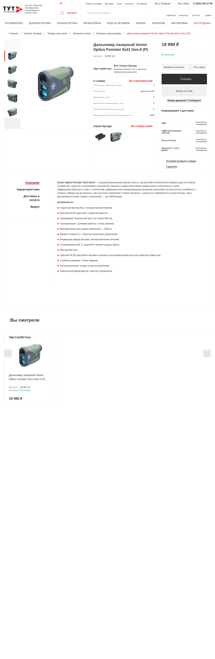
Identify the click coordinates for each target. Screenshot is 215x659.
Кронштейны (92, 23)
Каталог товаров (33, 33)
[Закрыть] (53, 643)
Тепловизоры (13, 23)
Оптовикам (142, 4)
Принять (41, 654)
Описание (32, 182)
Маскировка (179, 23)
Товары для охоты (57, 33)
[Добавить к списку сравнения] (145, 56)
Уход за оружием (118, 23)
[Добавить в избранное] (152, 56)
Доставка (109, 4)
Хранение (158, 23)
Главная (13, 33)
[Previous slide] (8, 353)
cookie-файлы (39, 641)
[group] (12, 56)
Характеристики (28, 189)
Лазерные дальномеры (109, 33)
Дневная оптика (40, 23)
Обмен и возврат (94, 4)
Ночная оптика (67, 23)
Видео (34, 206)
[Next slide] (12, 123)
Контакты (129, 4)
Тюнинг (141, 23)
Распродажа (202, 23)
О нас (119, 4)
